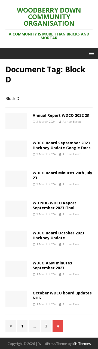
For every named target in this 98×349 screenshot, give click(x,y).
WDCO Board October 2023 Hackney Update (58, 235)
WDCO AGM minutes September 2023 (52, 265)
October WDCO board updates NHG (62, 295)
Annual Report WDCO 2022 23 (61, 115)
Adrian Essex (72, 122)
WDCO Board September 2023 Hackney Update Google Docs (62, 145)
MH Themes (81, 343)
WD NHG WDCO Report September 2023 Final (54, 205)
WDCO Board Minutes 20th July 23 (62, 175)
